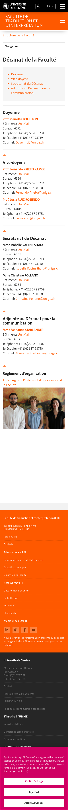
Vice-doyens (19, 79)
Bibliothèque (11, 598)
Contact (8, 686)
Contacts (8, 544)
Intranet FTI (10, 605)
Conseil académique (15, 567)
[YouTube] (33, 629)
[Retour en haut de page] (34, 155)
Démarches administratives (19, 731)
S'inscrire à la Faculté (15, 575)
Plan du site (10, 613)
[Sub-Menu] (62, 21)
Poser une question (14, 739)
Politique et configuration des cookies (24, 708)
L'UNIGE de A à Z (13, 701)
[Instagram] (16, 629)
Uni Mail (24, 123)
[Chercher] (38, 6)
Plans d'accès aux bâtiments (19, 693)
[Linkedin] (7, 629)
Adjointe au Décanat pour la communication (30, 90)
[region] (34, 778)
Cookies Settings (34, 781)
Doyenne (17, 74)
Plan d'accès (10, 536)
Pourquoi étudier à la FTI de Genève (23, 560)
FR (48, 6)
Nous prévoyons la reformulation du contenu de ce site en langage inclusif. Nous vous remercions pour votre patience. (34, 641)
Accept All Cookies (34, 802)
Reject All (34, 792)
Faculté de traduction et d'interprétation (24, 20)
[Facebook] (24, 629)
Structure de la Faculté (18, 35)
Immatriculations (13, 724)
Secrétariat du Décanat (27, 83)
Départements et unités (17, 590)
